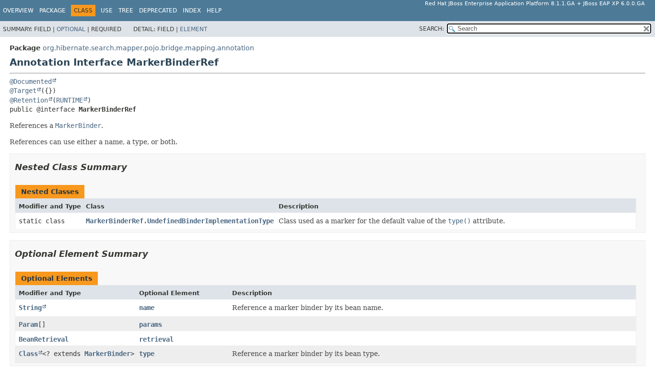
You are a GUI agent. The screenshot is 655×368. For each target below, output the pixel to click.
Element (193, 29)
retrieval (156, 339)
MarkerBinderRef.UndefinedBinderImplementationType (180, 221)
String (30, 307)
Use (107, 10)
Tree (125, 10)
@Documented (31, 81)
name (146, 307)
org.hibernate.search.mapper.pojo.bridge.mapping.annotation (148, 48)
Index (192, 10)
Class (28, 353)
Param (28, 324)
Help (214, 10)
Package (52, 10)
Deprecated (158, 10)
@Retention (29, 100)
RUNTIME (69, 100)
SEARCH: (431, 28)
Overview (18, 10)
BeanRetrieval (44, 339)
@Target (23, 90)
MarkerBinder (107, 353)
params (150, 324)
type (146, 353)
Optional (71, 29)
